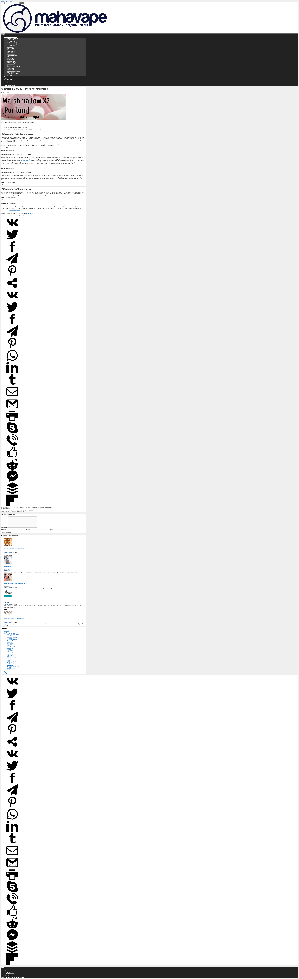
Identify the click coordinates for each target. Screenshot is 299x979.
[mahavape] (55, 32)
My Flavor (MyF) (11, 64)
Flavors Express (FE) (12, 49)
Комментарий (4, 527)
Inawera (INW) (10, 58)
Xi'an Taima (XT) (10, 669)
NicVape (9, 65)
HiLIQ (8, 57)
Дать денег (6, 83)
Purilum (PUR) (10, 68)
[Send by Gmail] (12, 409)
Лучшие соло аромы (7, 566)
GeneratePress (20, 977)
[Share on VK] (12, 228)
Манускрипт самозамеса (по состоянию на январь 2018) (14, 548)
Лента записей (7, 972)
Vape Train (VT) (10, 72)
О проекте (6, 82)
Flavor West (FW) (11, 54)
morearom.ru (29, 213)
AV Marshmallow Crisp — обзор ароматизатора (13, 511)
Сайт (49, 529)
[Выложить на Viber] (12, 445)
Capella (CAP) (10, 40)
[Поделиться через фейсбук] (12, 252)
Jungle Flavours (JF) (12, 55)
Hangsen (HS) (10, 650)
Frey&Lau (9, 649)
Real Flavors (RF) (11, 69)
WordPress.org (7, 975)
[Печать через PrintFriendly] (12, 421)
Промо (5, 671)
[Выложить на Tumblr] (12, 385)
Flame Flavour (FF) (11, 51)
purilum (18, 507)
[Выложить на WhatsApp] (12, 361)
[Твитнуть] (12, 240)
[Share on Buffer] (12, 493)
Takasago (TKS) (10, 665)
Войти (5, 971)
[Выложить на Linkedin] (12, 373)
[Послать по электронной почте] (12, 397)
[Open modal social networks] (12, 288)
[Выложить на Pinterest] (12, 276)
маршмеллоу (24, 507)
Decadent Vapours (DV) (12, 44)
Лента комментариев (9, 973)
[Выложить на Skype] (12, 433)
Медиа (5, 632)
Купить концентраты (9, 85)
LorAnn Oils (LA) (11, 59)
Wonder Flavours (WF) (12, 74)
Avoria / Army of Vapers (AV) (13, 634)
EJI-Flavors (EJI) (11, 45)
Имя (2, 529)
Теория (5, 76)
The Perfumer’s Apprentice (13, 71)
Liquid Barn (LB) (11, 61)
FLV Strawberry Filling (26, 160)
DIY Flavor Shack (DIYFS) (13, 42)
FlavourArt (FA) (10, 48)
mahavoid (7, 552)
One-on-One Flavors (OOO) (13, 66)
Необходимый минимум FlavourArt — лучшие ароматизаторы (15, 583)
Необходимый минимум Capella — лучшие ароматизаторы (15, 618)
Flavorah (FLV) (10, 52)
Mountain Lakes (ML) (12, 62)
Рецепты (6, 78)
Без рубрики (6, 631)
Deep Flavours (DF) (11, 41)
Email (25, 529)
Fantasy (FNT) (10, 47)
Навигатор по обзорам (12, 38)
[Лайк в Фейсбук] (12, 457)
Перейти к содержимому (7, 1)
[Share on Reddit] (12, 469)
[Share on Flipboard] (12, 506)
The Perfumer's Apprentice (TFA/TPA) (14, 666)
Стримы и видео (8, 79)
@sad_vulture (26, 215)
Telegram (6, 81)
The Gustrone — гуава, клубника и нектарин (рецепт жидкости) (17, 510)
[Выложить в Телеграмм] (12, 264)
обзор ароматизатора (33, 507)
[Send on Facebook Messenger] (12, 481)
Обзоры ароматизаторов (10, 37)
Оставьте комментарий (46, 507)
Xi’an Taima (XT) (10, 75)
